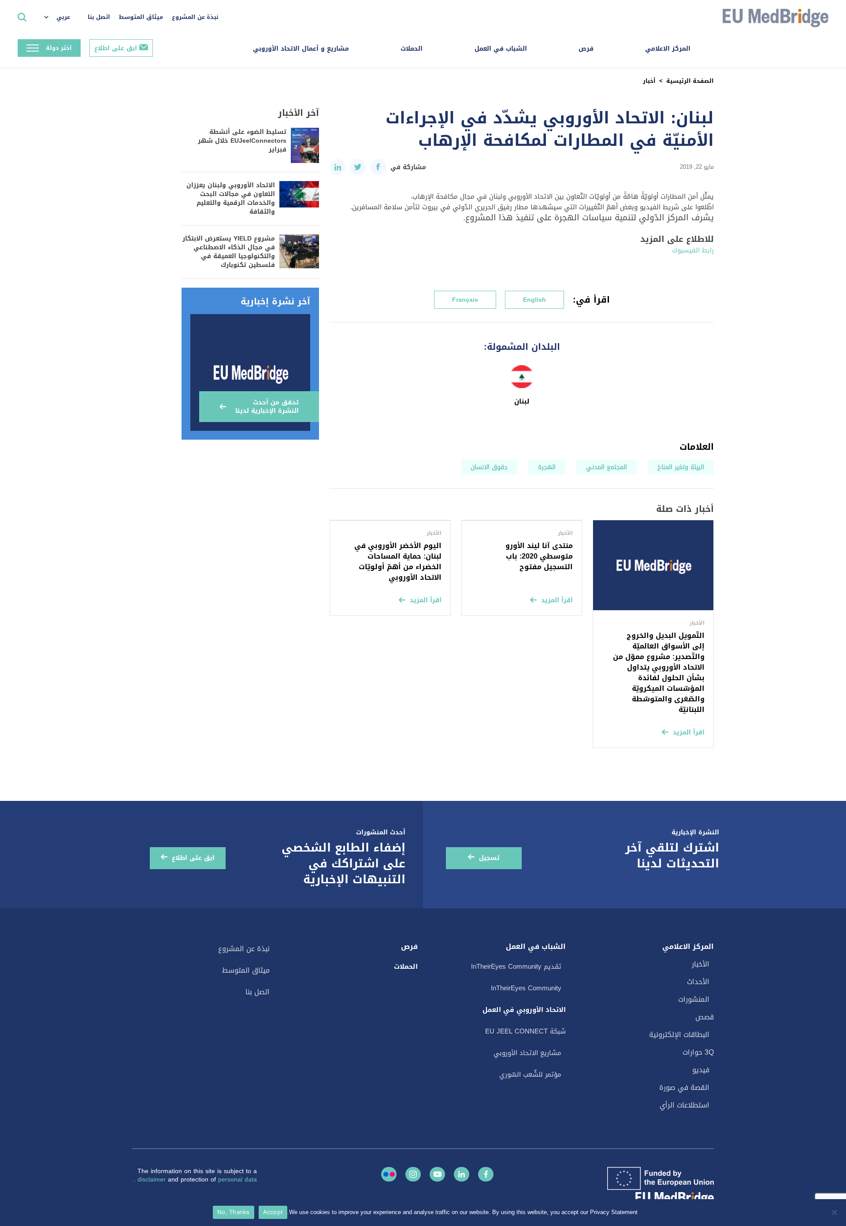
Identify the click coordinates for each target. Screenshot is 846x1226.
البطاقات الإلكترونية (679, 1034)
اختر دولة (59, 47)
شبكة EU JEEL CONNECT (525, 1031)
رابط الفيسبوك (693, 250)
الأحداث (698, 982)
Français (465, 300)
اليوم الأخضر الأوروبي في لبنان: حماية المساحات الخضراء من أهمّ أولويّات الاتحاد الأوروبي (398, 561)
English (534, 300)
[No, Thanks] (835, 1212)
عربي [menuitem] (63, 16)
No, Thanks (233, 1211)
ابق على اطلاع (115, 48)
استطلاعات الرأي (684, 1105)
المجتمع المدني (606, 467)
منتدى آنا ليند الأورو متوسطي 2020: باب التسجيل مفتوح (539, 556)
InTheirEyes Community (526, 988)
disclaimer (152, 1179)
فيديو (700, 1070)
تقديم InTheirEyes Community (516, 966)
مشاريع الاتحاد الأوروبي (527, 1053)
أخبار (649, 80)
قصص (704, 1017)
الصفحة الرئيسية (690, 80)
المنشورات (693, 999)
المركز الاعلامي (667, 49)
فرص (586, 49)
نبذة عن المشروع (195, 16)
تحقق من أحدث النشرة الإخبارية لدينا (267, 406)
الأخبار (700, 964)
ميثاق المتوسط (141, 16)
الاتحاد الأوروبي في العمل (524, 1010)
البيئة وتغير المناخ (680, 467)
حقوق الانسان (489, 467)
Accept (273, 1211)
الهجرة (547, 467)
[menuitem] (61, 17)
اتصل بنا (99, 16)
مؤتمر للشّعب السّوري (530, 1074)
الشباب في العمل (501, 49)
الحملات (412, 49)
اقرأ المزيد (689, 732)
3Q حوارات (698, 1052)
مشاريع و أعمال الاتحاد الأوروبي (301, 49)
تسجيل (489, 858)
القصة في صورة (684, 1087)
